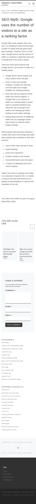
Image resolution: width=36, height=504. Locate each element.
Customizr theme (29, 495)
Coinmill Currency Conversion (11, 396)
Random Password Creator (10, 426)
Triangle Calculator (7, 405)
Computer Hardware (11, 346)
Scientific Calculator (8, 402)
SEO (8, 10)
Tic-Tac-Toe (5, 411)
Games (4, 355)
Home (3, 10)
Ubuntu (5, 376)
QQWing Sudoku (7, 417)
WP (11, 495)
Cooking (5, 352)
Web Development (9, 379)
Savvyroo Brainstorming (9, 399)
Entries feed (7, 474)
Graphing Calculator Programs (11, 414)
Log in (5, 471)
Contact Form (6, 408)
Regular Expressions (11, 361)
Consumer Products (11, 349)
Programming (8, 358)
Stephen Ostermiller (13, 492)
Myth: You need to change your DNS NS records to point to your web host (26, 254)
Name (8, 306)
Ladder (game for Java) (9, 429)
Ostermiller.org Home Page (10, 393)
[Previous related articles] (27, 226)
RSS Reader (5, 423)
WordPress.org (8, 480)
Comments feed (8, 477)
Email (8, 315)
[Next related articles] (32, 226)
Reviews (5, 364)
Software (6, 370)
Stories (5, 373)
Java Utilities (5, 420)
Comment (10, 290)
